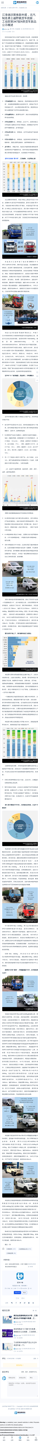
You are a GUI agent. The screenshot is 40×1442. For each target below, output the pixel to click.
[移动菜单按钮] (2, 2)
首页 (10, 7)
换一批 (35, 1310)
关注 (17, 1292)
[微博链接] (37, 368)
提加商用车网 (34, 1406)
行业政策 (21, 7)
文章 (13, 7)
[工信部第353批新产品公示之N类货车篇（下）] (7, 1347)
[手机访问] (37, 372)
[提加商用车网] (20, 2)
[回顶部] (37, 380)
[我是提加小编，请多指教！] (20, 1276)
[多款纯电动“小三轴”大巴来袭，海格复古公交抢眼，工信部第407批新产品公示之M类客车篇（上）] (7, 1333)
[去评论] (37, 376)
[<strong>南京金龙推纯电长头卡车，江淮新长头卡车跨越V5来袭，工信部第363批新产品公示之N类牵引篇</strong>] (7, 1320)
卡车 (16, 7)
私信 (24, 1292)
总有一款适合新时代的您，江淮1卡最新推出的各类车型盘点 (16, 1265)
